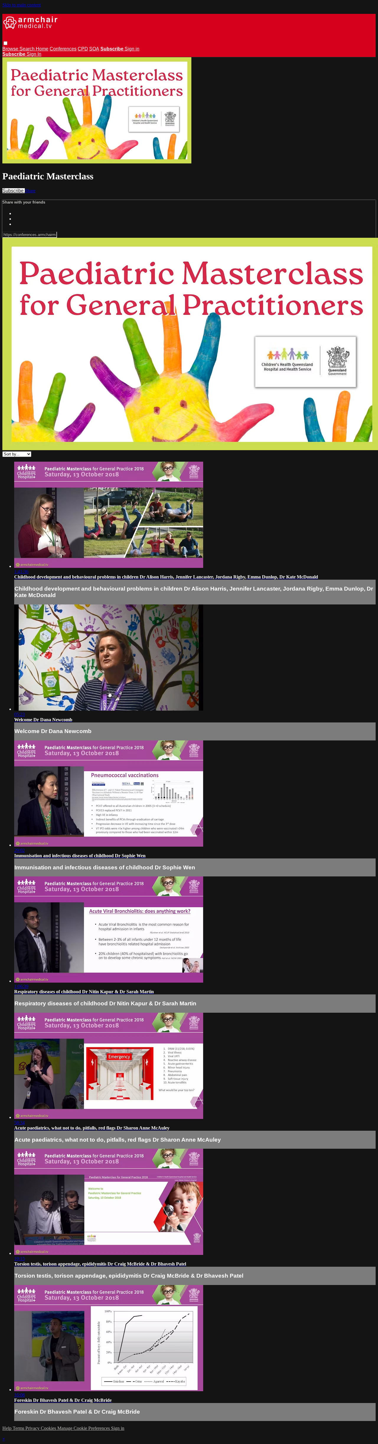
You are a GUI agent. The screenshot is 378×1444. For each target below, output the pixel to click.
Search (27, 48)
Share (30, 190)
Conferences (63, 48)
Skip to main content (21, 4)
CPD (83, 48)
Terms (19, 1428)
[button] (5, 43)
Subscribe (13, 190)
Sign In (34, 54)
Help (7, 1428)
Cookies (49, 1428)
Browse (10, 48)
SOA (94, 48)
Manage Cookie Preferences (84, 1428)
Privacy (33, 1428)
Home (42, 48)
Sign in (132, 48)
